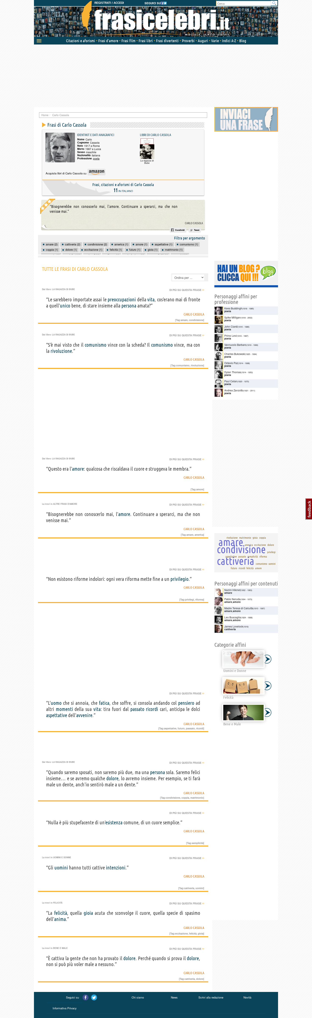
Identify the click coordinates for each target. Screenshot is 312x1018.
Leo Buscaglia (232, 617)
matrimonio (196, 797)
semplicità (197, 843)
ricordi (152, 709)
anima (60, 919)
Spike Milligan (232, 317)
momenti (64, 709)
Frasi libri (146, 40)
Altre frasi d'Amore (65, 503)
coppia (185, 797)
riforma (199, 599)
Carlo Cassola (194, 223)
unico (65, 306)
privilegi (189, 599)
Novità (247, 997)
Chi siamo (138, 997)
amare (184, 320)
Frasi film (128, 40)
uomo (56, 703)
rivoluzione (61, 351)
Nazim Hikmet (232, 590)
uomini (61, 868)
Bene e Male (60, 948)
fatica (104, 703)
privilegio (179, 579)
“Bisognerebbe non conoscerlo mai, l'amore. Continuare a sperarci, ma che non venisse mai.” (113, 209)
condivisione (196, 320)
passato (137, 709)
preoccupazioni (122, 299)
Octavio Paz (231, 363)
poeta (96, 158)
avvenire (84, 715)
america (199, 534)
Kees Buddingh (233, 308)
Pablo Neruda (232, 599)
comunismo (95, 345)
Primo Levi (230, 335)
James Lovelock (233, 626)
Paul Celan (230, 381)
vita (151, 299)
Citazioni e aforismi (80, 40)
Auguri (203, 40)
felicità (60, 913)
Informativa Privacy (65, 1008)
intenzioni (115, 868)
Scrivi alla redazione (210, 997)
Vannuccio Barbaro (235, 344)
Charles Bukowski (234, 354)
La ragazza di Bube (63, 289)
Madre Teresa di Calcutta (238, 608)
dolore (112, 778)
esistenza (113, 822)
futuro (181, 728)
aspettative (56, 715)
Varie (215, 40)
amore (78, 469)
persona (128, 306)
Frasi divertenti (167, 40)
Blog (242, 40)
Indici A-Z (229, 40)
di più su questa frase (186, 290)
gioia (88, 913)
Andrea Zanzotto (233, 390)
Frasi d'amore (108, 40)
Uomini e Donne (62, 857)
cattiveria (189, 888)
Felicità (57, 902)
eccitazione (181, 933)
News (174, 997)
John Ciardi (231, 326)
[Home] (156, 19)
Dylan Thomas (232, 372)
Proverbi (188, 40)
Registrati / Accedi (109, 2)
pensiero (186, 703)
